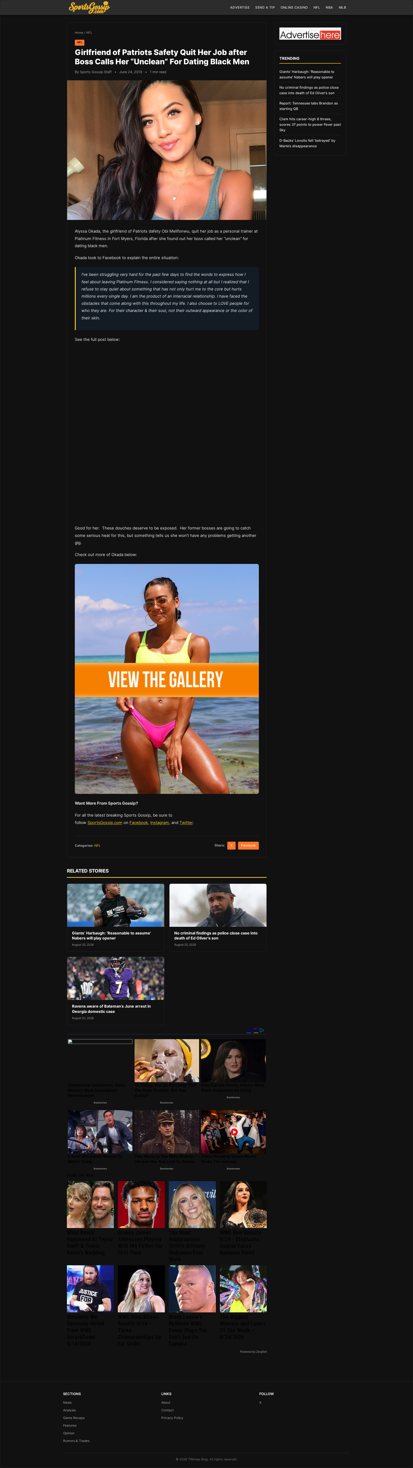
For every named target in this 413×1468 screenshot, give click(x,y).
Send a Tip (265, 7)
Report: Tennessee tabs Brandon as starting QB (308, 106)
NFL (317, 7)
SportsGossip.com (104, 822)
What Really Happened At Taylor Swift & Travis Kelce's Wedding (90, 1242)
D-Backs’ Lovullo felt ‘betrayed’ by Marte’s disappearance (307, 143)
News (67, 1402)
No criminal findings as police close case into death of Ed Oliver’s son (216, 936)
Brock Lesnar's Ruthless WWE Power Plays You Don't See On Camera (188, 1330)
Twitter (186, 822)
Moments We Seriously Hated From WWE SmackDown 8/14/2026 (85, 1330)
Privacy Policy (172, 1418)
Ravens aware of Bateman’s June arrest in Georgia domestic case (111, 1009)
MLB (342, 7)
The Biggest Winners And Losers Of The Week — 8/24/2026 (243, 1327)
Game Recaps (74, 1418)
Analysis (69, 1410)
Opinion (69, 1433)
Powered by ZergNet (253, 1351)
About (165, 1402)
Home (79, 32)
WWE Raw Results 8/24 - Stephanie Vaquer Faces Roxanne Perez (240, 1242)
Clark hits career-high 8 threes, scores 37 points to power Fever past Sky (310, 124)
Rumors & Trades (76, 1441)
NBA (329, 7)
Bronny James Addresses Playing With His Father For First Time (140, 1242)
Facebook (139, 822)
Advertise (240, 7)
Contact (167, 1410)
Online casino (294, 7)
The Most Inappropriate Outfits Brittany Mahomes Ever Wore (187, 1246)
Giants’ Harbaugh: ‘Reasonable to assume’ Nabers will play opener (111, 936)
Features (69, 1425)
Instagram (159, 822)
